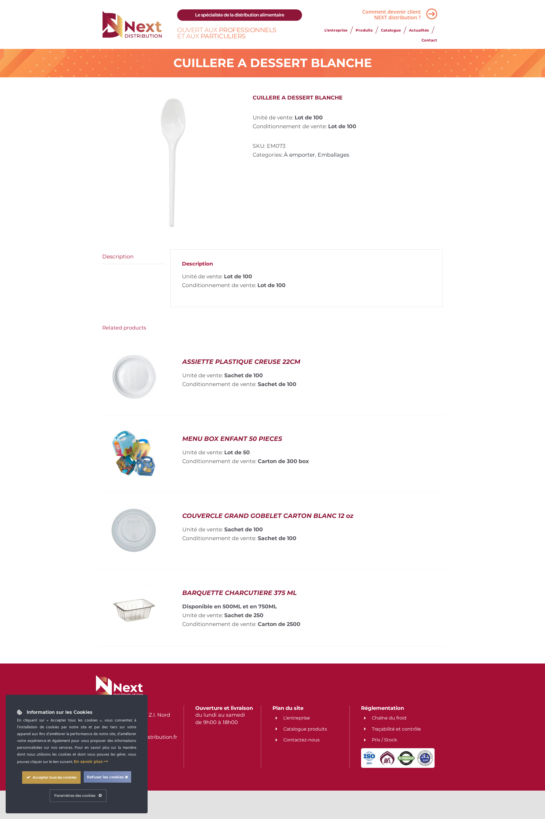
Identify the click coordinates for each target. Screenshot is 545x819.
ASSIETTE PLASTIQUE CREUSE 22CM (241, 362)
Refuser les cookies (106, 777)
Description (118, 256)
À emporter (299, 154)
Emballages (333, 154)
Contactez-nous (301, 740)
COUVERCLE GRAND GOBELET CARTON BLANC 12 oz (267, 516)
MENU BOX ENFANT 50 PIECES (232, 439)
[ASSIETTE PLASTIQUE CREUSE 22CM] (134, 356)
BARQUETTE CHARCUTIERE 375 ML (239, 593)
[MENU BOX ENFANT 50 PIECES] (134, 433)
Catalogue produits (305, 729)
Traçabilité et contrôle (396, 729)
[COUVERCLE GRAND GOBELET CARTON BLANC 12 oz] (134, 510)
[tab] (133, 256)
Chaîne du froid (389, 718)
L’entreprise (296, 718)
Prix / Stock (384, 740)
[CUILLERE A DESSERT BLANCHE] (173, 163)
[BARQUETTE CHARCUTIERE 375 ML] (134, 587)
